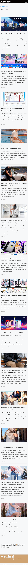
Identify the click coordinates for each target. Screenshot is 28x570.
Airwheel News (24, 561)
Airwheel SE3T (9, 561)
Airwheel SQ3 (16, 561)
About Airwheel (9, 559)
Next (23, 545)
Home (1, 9)
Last (3, 547)
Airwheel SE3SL (17, 559)
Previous (8, 545)
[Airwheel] (8, 1)
